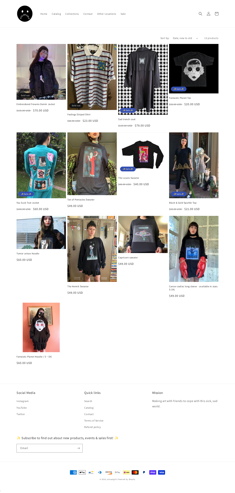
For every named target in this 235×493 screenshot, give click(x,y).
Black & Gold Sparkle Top (182, 202)
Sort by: (164, 38)
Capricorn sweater (128, 257)
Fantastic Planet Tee (180, 98)
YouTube (22, 407)
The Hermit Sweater (78, 286)
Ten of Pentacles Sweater (80, 199)
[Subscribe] (78, 448)
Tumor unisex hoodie (28, 253)
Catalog (88, 407)
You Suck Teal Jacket (28, 202)
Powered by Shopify (126, 479)
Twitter (21, 414)
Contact (89, 414)
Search (88, 401)
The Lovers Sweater (128, 178)
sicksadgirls (112, 479)
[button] (200, 14)
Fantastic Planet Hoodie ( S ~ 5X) (34, 356)
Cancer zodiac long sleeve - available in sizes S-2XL (193, 288)
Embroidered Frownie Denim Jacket (36, 104)
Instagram (23, 401)
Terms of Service (94, 420)
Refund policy (92, 427)
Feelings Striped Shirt (78, 114)
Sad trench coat (126, 119)
